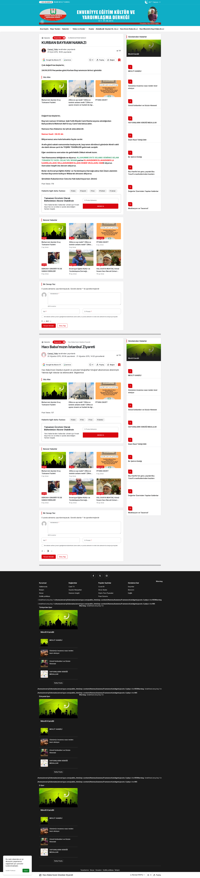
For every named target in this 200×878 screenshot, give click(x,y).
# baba (73, 191)
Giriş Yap (62, 326)
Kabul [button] (26, 870)
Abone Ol (100, 206)
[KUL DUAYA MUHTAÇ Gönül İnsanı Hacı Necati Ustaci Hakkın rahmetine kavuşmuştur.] (109, 262)
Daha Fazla (58, 683)
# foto (82, 420)
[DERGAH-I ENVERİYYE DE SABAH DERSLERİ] (54, 262)
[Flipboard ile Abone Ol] (67, 60)
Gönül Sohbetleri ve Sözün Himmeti (142, 105)
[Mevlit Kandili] (144, 48)
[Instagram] (106, 575)
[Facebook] (93, 575)
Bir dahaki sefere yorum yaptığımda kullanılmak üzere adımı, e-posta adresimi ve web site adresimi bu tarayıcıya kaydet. (81, 316)
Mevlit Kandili (133, 54)
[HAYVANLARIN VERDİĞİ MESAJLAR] (58, 674)
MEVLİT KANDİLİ (134, 71)
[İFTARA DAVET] (108, 93)
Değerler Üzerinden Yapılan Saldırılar (143, 191)
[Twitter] (100, 575)
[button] (137, 875)
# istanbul (100, 420)
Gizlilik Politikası (10, 870)
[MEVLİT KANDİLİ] (58, 642)
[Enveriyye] (100, 15)
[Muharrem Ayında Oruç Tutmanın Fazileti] (54, 93)
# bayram (83, 191)
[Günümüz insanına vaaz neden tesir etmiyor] (58, 653)
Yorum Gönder (48, 326)
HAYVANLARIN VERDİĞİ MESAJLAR (142, 123)
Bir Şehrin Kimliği (135, 157)
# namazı (112, 191)
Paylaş (158, 875)
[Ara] (42, 22)
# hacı (93, 191)
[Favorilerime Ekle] (119, 60)
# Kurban (102, 191)
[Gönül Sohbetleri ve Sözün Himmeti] (58, 663)
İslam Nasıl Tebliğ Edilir (137, 140)
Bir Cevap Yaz (49, 284)
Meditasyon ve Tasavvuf (138, 208)
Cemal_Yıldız (53, 49)
